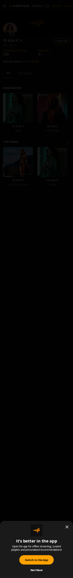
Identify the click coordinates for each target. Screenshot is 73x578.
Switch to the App (36, 560)
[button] (36, 289)
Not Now (36, 570)
